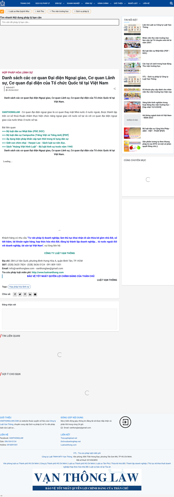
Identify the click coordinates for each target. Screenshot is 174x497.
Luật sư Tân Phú (103, 463)
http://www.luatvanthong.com (48, 272)
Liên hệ (146, 3)
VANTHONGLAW (11, 112)
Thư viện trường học (60, 11)
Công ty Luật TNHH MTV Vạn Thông (57, 457)
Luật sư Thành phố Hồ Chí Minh (81, 463)
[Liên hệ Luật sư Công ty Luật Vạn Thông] (132, 29)
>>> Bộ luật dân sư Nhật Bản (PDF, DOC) (23, 131)
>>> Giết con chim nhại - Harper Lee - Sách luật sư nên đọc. (34, 143)
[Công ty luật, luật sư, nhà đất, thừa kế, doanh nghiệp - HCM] (2, 3)
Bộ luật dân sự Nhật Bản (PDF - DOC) (156, 52)
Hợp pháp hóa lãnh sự (17, 72)
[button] (171, 3)
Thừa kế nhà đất (118, 463)
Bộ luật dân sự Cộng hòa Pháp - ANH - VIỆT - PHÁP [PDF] (156, 129)
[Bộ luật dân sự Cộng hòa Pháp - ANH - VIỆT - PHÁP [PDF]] (132, 133)
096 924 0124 (10, 441)
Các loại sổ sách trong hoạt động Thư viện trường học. (156, 65)
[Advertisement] (59, 46)
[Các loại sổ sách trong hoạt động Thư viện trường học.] (132, 68)
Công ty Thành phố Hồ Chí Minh (53, 463)
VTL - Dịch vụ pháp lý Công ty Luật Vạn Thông (155, 78)
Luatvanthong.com (69, 445)
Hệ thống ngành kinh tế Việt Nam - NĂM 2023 (156, 116)
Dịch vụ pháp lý (43, 3)
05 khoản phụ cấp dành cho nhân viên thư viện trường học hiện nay (157, 90)
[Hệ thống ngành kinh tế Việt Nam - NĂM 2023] (132, 120)
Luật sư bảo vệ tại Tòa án (100, 467)
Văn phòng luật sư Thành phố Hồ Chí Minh (21, 463)
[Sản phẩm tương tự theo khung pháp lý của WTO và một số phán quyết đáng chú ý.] (132, 146)
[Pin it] (25, 294)
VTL (75, 453)
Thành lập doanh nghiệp (136, 463)
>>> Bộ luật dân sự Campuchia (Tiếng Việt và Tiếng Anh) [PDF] (35, 135)
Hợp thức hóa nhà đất (79, 467)
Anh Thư (40, 11)
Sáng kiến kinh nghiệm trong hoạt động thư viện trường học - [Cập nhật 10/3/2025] (156, 104)
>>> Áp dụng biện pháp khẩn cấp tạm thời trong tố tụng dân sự (35, 139)
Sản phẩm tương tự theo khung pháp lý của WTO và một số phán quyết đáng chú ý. (156, 144)
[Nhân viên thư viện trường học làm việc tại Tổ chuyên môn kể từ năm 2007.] (132, 42)
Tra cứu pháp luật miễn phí (89, 453)
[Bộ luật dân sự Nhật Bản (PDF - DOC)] (132, 55)
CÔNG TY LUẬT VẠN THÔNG (59, 253)
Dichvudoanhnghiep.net (71, 441)
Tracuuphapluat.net (69, 438)
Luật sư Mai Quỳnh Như (19, 11)
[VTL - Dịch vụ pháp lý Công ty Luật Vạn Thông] (132, 81)
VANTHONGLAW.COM (9, 421)
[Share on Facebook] (15, 294)
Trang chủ (25, 3)
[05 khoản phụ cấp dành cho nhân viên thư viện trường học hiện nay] (132, 94)
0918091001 (12, 445)
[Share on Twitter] (20, 294)
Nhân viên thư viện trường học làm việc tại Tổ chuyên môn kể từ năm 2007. (156, 40)
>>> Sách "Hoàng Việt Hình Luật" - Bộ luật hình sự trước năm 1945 (37, 146)
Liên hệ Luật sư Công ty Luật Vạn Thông (156, 26)
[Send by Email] (35, 294)
